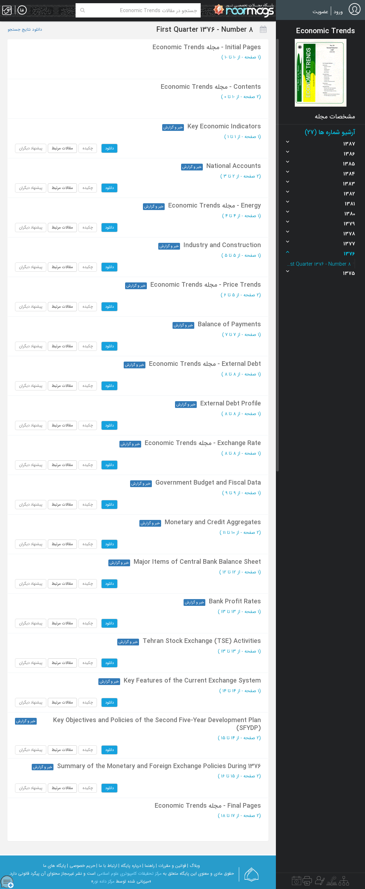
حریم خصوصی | (81, 865)
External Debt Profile (230, 404)
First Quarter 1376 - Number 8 (319, 264)
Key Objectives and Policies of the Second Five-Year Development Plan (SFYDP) (157, 724)
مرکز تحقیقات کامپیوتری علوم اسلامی (129, 873)
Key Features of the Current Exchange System (192, 681)
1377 (349, 244)
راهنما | (148, 865)
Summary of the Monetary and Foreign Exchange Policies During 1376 (159, 766)
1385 (349, 164)
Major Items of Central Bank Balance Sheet (197, 562)
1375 (349, 273)
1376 (349, 254)
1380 (349, 214)
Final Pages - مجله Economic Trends (208, 806)
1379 (349, 224)
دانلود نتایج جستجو (24, 29)
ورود (338, 12)
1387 (349, 144)
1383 (349, 184)
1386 (349, 154)
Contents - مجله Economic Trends (211, 87)
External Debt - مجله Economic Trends (205, 364)
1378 (349, 234)
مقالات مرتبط (62, 148)
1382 (349, 194)
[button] (320, 73)
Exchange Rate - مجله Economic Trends (203, 443)
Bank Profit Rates (235, 602)
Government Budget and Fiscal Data (208, 483)
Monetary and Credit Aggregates (213, 522)
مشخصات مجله (335, 117)
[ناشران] (307, 882)
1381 (350, 204)
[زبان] (22, 10)
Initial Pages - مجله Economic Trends (207, 47)
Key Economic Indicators (224, 127)
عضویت (320, 12)
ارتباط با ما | (106, 865)
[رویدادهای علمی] (296, 882)
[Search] (82, 10)
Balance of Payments (229, 324)
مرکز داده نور (103, 881)
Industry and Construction (222, 245)
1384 (349, 174)
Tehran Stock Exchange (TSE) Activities (202, 641)
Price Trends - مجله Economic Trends (205, 285)
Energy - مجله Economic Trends (214, 206)
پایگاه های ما (54, 865)
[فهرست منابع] (344, 882)
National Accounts (233, 166)
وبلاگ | (193, 865)
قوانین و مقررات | (171, 865)
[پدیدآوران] (319, 882)
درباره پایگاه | (129, 865)
